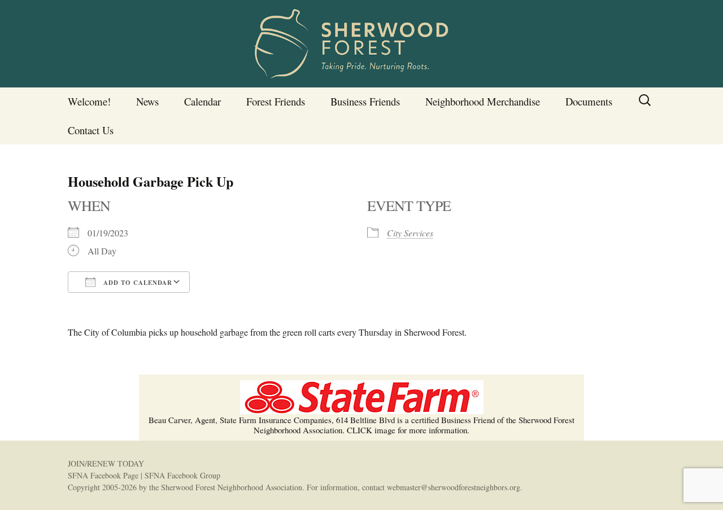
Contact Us (91, 130)
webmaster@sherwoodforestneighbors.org (453, 487)
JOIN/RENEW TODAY (106, 463)
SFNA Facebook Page (103, 475)
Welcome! (89, 101)
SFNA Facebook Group (182, 475)
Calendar (202, 101)
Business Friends (365, 101)
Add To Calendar (136, 282)
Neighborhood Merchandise (482, 101)
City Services (410, 233)
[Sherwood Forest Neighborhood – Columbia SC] (361, 43)
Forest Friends (275, 101)
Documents (588, 101)
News (147, 101)
